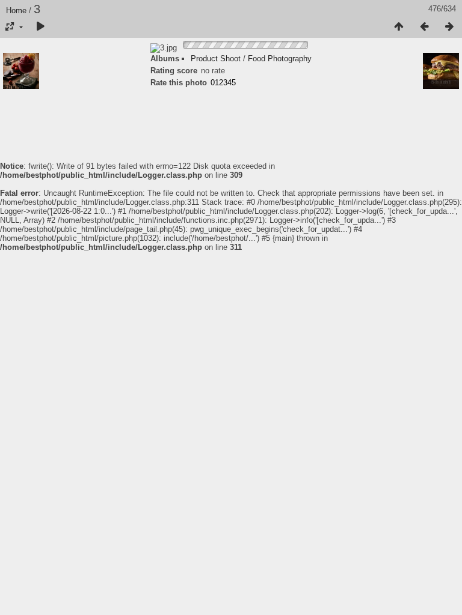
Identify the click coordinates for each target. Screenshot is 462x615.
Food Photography (280, 58)
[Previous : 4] (424, 27)
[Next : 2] (449, 27)
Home (16, 10)
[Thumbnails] (398, 27)
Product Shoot (216, 58)
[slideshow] (40, 27)
